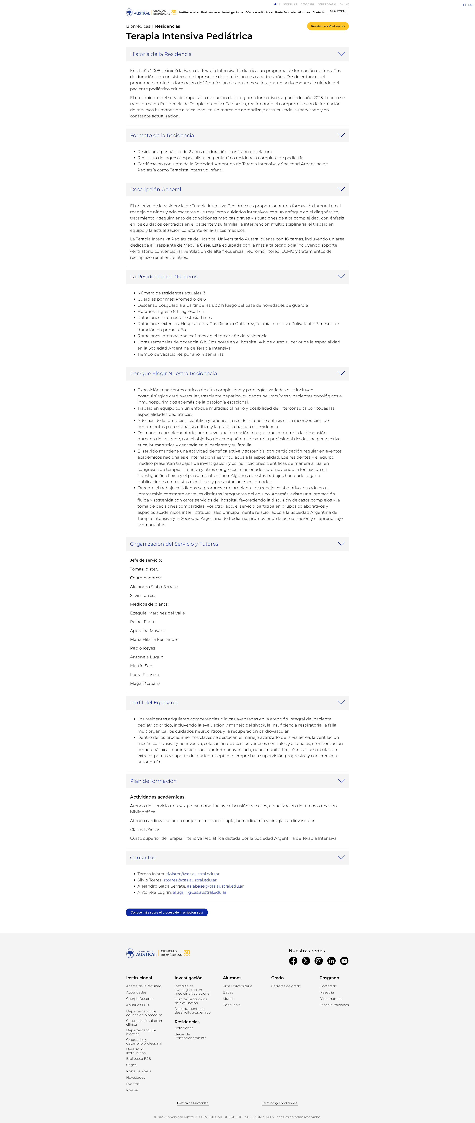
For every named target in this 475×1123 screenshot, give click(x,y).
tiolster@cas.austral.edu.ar (193, 873)
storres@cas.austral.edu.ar (190, 880)
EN (465, 5)
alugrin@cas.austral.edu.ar (200, 892)
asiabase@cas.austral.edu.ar (215, 886)
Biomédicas (138, 26)
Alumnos (232, 977)
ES (470, 5)
